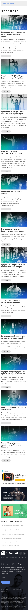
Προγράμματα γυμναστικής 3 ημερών (11, 538)
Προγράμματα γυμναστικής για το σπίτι (12, 525)
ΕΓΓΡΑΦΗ (6, 582)
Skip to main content (8, 3)
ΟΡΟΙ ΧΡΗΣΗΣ (4, 589)
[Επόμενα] (17, 466)
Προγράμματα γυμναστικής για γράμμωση (12, 534)
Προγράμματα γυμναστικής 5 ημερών (11, 545)
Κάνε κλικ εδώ (8, 498)
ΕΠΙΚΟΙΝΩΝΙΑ (4, 591)
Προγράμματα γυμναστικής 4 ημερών (11, 542)
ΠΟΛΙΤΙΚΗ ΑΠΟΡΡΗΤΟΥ (16, 589)
